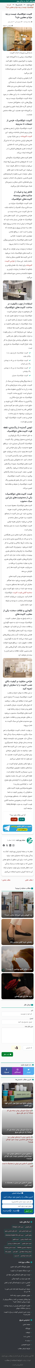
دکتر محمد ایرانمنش (26, 1256)
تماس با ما (27, 1336)
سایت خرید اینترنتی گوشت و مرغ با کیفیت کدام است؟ (17, 1313)
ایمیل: (31, 1018)
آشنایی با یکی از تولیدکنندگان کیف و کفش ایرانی (17, 1283)
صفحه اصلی (26, 1324)
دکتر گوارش (28, 1227)
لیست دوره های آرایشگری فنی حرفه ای (18, 1275)
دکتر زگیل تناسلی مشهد (11, 1231)
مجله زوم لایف (20, 840)
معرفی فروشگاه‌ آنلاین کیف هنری (20, 1267)
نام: (32, 1010)
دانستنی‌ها (19, 5)
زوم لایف (29, 5)
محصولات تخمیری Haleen (24, 1248)
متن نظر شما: (29, 1026)
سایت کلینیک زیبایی (26, 1239)
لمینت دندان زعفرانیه (10, 1248)
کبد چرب (16, 1256)
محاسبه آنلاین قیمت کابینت (22, 592)
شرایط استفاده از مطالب (13, 1360)
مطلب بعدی (6, 880)
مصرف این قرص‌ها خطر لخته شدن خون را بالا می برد (17, 1290)
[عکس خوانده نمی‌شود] (16, 1048)
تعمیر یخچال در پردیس (14, 1243)
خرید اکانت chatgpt (18, 1227)
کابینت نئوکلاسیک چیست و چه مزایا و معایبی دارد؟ (18, 15)
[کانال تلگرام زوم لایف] (17, 828)
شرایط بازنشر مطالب (24, 1348)
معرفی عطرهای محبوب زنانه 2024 (20, 1295)
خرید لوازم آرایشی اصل (25, 1231)
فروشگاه (27, 1328)
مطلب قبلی (29, 880)
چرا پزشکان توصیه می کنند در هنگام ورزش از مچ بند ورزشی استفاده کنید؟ (16, 1300)
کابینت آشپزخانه (26, 136)
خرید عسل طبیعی (26, 1243)
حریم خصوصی (25, 1344)
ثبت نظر (6, 1054)
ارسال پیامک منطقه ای (25, 1252)
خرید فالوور (16, 1239)
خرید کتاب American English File (14, 1235)
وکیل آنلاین (28, 1235)
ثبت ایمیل (28, 1211)
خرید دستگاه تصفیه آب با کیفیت (20, 1271)
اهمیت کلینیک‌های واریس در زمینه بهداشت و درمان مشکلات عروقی (17, 1307)
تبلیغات (28, 1332)
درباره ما (27, 1340)
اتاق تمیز (15, 1252)
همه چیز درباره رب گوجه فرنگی (21, 1279)
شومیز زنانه (8, 1252)
